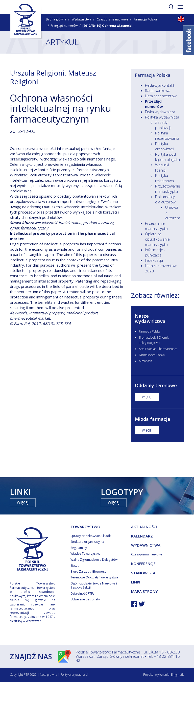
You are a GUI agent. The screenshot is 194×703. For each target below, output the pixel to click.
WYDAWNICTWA (145, 545)
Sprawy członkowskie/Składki (90, 536)
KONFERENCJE (143, 563)
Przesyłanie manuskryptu (156, 226)
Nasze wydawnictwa (150, 318)
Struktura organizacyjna (87, 542)
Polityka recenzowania (167, 135)
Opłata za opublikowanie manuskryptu (157, 239)
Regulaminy (78, 548)
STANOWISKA (143, 572)
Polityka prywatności (74, 674)
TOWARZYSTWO (85, 526)
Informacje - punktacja (155, 252)
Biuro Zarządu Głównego (88, 571)
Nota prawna (48, 674)
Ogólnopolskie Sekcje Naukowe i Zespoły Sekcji (93, 585)
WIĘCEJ (147, 397)
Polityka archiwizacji (164, 146)
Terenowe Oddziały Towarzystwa (94, 577)
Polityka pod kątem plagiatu (167, 157)
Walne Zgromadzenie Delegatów (93, 559)
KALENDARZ (142, 535)
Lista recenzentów (161, 95)
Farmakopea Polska (152, 355)
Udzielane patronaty (85, 599)
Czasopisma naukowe (112, 19)
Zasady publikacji (163, 125)
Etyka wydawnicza (160, 111)
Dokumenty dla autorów (165, 199)
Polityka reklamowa (164, 178)
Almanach (145, 361)
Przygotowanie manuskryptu (167, 188)
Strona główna (56, 19)
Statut (74, 565)
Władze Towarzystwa (85, 553)
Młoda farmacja (152, 419)
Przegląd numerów (64, 26)
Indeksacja (154, 260)
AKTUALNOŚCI (144, 526)
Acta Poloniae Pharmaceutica (158, 349)
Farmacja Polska (145, 19)
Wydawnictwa (81, 19)
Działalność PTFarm (84, 593)
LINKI (135, 581)
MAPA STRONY (144, 591)
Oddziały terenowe (156, 385)
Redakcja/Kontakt (159, 85)
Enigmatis (177, 674)
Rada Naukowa (157, 90)
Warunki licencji (162, 167)
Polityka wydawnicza (162, 117)
